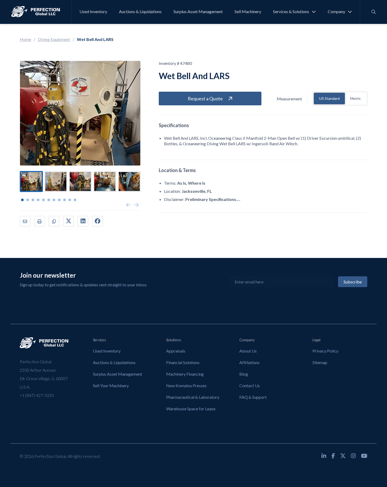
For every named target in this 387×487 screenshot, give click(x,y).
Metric (355, 98)
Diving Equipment (54, 39)
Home (25, 39)
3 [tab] (33, 200)
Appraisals (175, 350)
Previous (128, 205)
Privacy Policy (325, 350)
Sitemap (319, 362)
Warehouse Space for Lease (190, 408)
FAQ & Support (253, 397)
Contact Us (249, 385)
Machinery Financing (185, 373)
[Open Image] (80, 113)
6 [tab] (48, 200)
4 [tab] (38, 200)
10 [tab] (69, 200)
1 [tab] (22, 200)
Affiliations (249, 362)
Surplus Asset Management (198, 11)
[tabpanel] (31, 181)
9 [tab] (64, 200)
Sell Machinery (248, 11)
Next (136, 205)
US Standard (329, 98)
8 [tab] (59, 200)
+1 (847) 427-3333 (37, 395)
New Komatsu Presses (186, 385)
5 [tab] (43, 200)
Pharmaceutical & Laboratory (192, 397)
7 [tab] (54, 200)
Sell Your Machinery (111, 385)
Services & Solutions (291, 11)
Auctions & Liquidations (140, 11)
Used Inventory (93, 11)
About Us (248, 350)
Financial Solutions (183, 362)
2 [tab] (27, 200)
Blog (243, 373)
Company (336, 11)
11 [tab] (75, 200)
